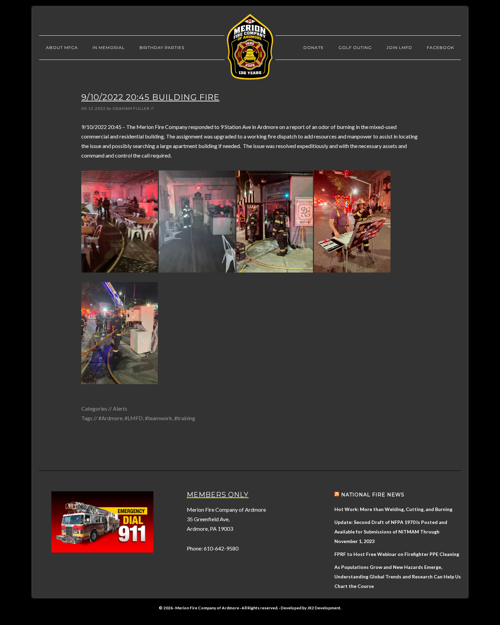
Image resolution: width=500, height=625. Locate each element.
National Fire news (372, 495)
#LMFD (133, 418)
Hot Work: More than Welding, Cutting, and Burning (393, 509)
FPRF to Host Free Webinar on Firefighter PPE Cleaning (396, 554)
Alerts (120, 408)
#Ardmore (110, 418)
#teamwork (158, 418)
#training (184, 418)
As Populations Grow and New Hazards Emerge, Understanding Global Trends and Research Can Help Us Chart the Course (397, 576)
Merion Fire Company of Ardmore (250, 47)
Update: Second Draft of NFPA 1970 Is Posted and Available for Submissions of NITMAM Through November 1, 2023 (390, 531)
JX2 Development (323, 607)
